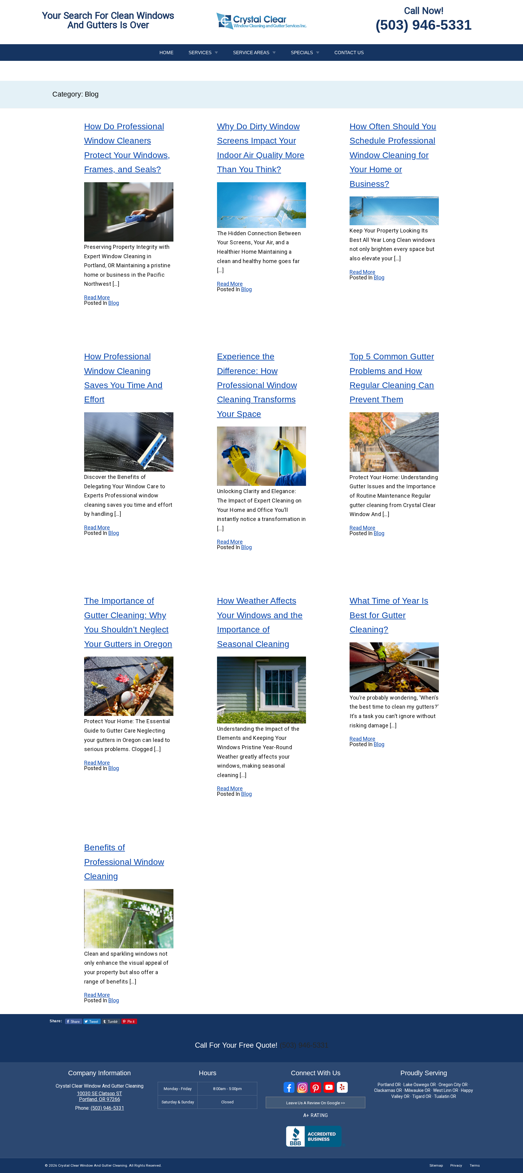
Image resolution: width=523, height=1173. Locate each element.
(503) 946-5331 (424, 25)
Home (166, 52)
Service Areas (251, 52)
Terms (475, 1165)
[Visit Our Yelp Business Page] (342, 1087)
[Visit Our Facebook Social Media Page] (289, 1087)
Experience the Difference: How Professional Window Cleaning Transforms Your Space (257, 385)
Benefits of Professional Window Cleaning (124, 862)
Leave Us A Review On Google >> (315, 1102)
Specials (302, 52)
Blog (113, 303)
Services (200, 52)
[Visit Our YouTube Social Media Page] (329, 1087)
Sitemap (436, 1165)
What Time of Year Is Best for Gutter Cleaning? (389, 615)
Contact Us (349, 52)
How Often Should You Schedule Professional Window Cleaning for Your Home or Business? (393, 155)
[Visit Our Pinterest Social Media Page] (315, 1087)
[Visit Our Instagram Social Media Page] (302, 1087)
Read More (97, 297)
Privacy (456, 1165)
